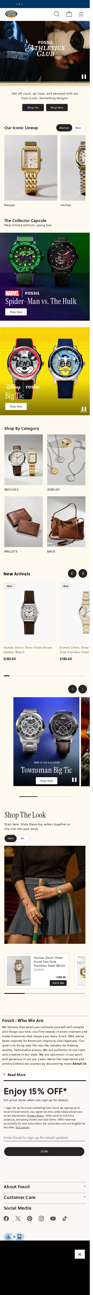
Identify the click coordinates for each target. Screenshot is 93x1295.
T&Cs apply (22, 1124)
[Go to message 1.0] (16, 4)
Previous (9, 967)
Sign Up (69, 4)
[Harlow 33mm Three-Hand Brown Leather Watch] (29, 612)
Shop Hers (56, 107)
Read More (17, 1071)
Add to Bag (58, 979)
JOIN (44, 1148)
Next (81, 967)
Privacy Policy (35, 1112)
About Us (79, 1060)
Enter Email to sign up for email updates (36, 1134)
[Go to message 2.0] (19, 4)
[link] (45, 277)
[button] (72, 689)
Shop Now (16, 312)
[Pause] (84, 77)
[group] (45, 740)
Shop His (32, 107)
